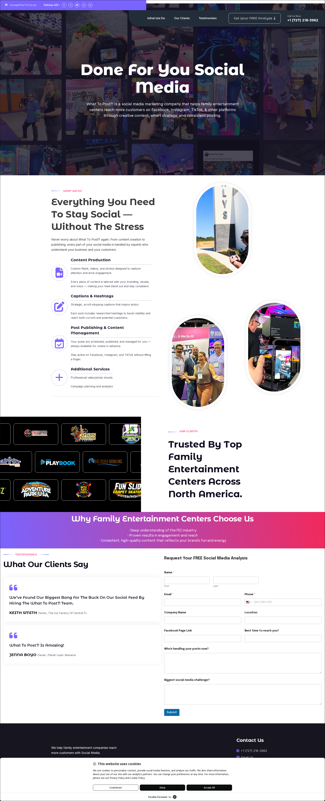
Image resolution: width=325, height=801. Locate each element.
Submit (172, 712)
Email (169, 594)
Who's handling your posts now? (186, 648)
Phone (250, 594)
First (166, 586)
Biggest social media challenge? (187, 680)
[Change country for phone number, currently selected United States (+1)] (249, 602)
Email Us (247, 757)
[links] (84, 739)
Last (215, 586)
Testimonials (208, 18)
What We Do (156, 18)
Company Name (175, 612)
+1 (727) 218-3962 (254, 751)
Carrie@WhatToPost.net (22, 5)
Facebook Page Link (178, 630)
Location (251, 612)
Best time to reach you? (262, 630)
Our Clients (182, 18)
